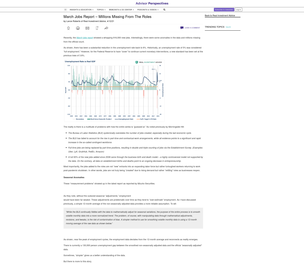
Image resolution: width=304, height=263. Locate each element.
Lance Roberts (73, 21)
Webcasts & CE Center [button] (121, 9)
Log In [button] (238, 10)
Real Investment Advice (94, 21)
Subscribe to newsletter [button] (224, 10)
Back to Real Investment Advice (220, 15)
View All (228, 27)
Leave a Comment (192, 28)
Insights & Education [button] (81, 9)
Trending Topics (214, 27)
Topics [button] (100, 9)
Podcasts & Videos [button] (147, 9)
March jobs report (84, 37)
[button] (68, 28)
